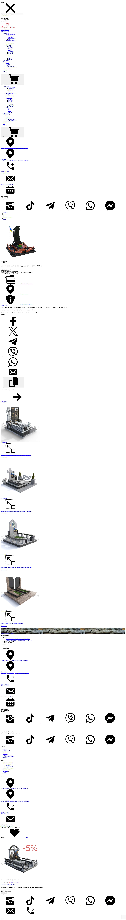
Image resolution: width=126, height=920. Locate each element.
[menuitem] (4, 71)
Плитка (10, 46)
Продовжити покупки (6, 15)
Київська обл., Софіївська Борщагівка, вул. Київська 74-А (19, 640)
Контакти (5, 70)
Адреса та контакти (24, 294)
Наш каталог (3, 884)
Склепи (7, 41)
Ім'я (2, 890)
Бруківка (10, 48)
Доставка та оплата (7, 68)
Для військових (11, 38)
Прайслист (5, 752)
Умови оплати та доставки (26, 283)
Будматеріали (9, 45)
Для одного (11, 35)
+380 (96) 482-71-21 (5, 31)
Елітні (9, 39)
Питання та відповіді (10, 66)
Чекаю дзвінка (4, 893)
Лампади (10, 58)
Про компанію (6, 61)
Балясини (10, 53)
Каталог (5, 749)
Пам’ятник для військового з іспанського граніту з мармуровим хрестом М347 (16, 511)
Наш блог (8, 64)
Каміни (10, 59)
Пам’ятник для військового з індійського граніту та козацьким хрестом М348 (16, 455)
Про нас (7, 63)
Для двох (10, 37)
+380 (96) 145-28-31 (5, 30)
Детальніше (3, 633)
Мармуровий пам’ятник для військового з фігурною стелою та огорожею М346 (16, 567)
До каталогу (13, 13)
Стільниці (10, 51)
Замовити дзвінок (10, 884)
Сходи (9, 50)
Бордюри (10, 47)
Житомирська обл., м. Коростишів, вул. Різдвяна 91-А (18, 639)
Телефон (3, 891)
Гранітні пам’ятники (10, 34)
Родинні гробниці (10, 42)
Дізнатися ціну (4, 305)
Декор (7, 54)
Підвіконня (10, 52)
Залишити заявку (10, 633)
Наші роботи (6, 60)
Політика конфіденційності (26, 304)
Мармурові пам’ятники (11, 40)
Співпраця (8, 65)
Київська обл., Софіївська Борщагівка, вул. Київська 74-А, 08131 (15, 160)
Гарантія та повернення (11, 67)
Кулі (9, 55)
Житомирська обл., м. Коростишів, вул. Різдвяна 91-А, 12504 (14, 148)
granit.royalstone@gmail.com (7, 184)
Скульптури (8, 44)
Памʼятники (6, 33)
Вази (9, 57)
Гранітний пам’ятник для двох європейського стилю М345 (12, 623)
